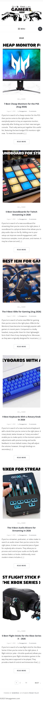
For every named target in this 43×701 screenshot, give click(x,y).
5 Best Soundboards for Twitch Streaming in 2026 (21, 213)
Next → (38, 683)
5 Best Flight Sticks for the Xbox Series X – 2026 (21, 637)
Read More (21, 141)
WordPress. (16, 693)
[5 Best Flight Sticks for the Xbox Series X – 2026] (21, 600)
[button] (21, 29)
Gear (23, 99)
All (19, 99)
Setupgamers (23, 111)
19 (26, 683)
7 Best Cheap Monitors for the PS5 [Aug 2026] (21, 105)
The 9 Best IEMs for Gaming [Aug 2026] (21, 311)
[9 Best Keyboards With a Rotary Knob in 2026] (21, 381)
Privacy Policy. (34, 693)
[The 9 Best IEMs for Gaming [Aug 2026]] (21, 280)
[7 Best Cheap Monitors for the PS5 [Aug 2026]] (21, 68)
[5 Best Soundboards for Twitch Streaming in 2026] (21, 176)
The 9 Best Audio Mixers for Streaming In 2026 (21, 529)
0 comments (32, 111)
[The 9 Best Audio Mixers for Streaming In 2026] (21, 492)
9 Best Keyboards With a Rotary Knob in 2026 (21, 418)
